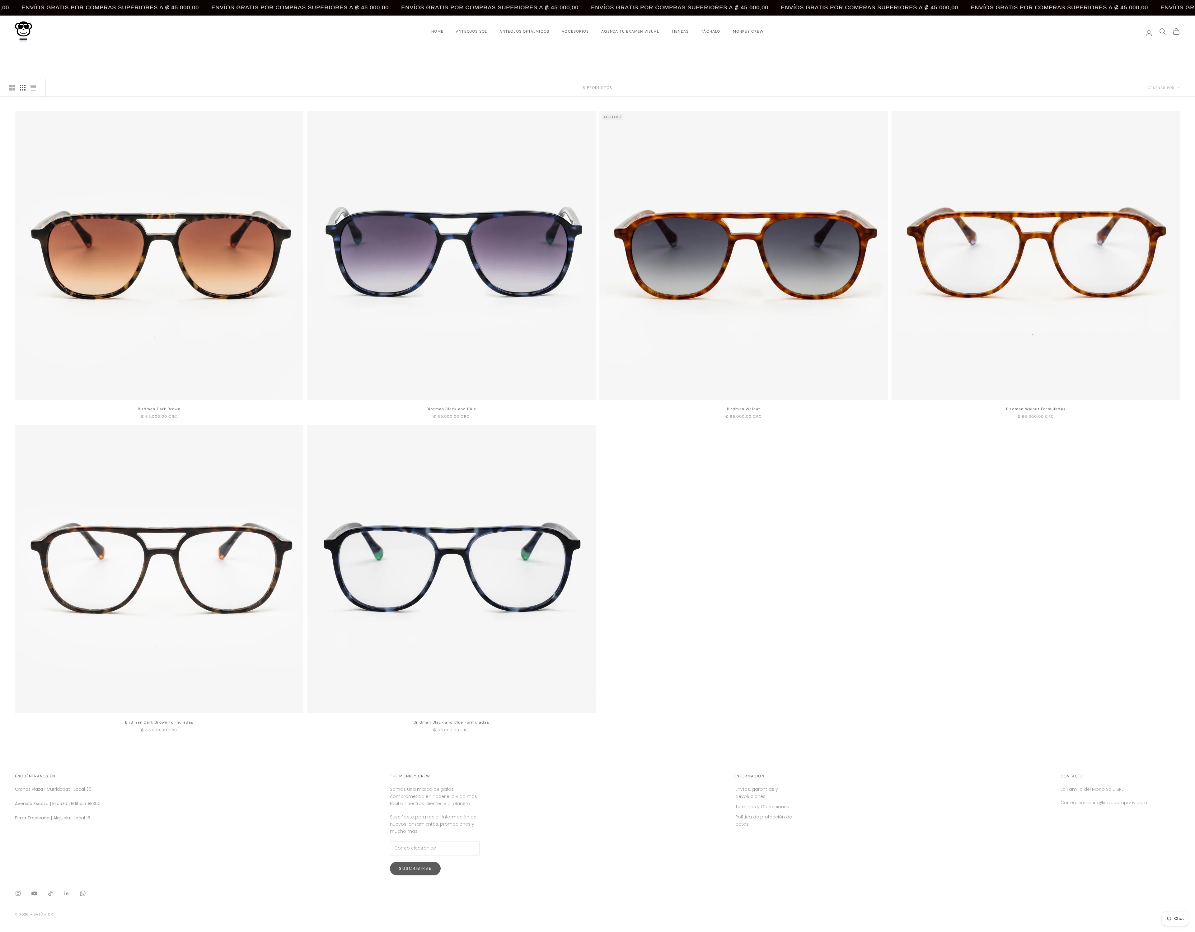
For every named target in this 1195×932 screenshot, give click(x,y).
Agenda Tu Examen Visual (630, 31)
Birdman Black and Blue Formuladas (451, 722)
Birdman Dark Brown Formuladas (159, 722)
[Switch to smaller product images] (23, 87)
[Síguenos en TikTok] (50, 893)
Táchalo (710, 31)
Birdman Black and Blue (451, 409)
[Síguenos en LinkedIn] (66, 893)
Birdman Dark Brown (159, 409)
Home (437, 31)
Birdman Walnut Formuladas (1036, 409)
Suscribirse (415, 868)
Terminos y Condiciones (762, 807)
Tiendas (680, 31)
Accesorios (575, 31)
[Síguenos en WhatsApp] (83, 893)
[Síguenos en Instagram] (18, 893)
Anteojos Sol (471, 31)
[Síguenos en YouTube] (34, 893)
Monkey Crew (748, 31)
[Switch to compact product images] (33, 87)
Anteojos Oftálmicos (524, 31)
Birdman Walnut (744, 409)
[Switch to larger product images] (12, 87)
